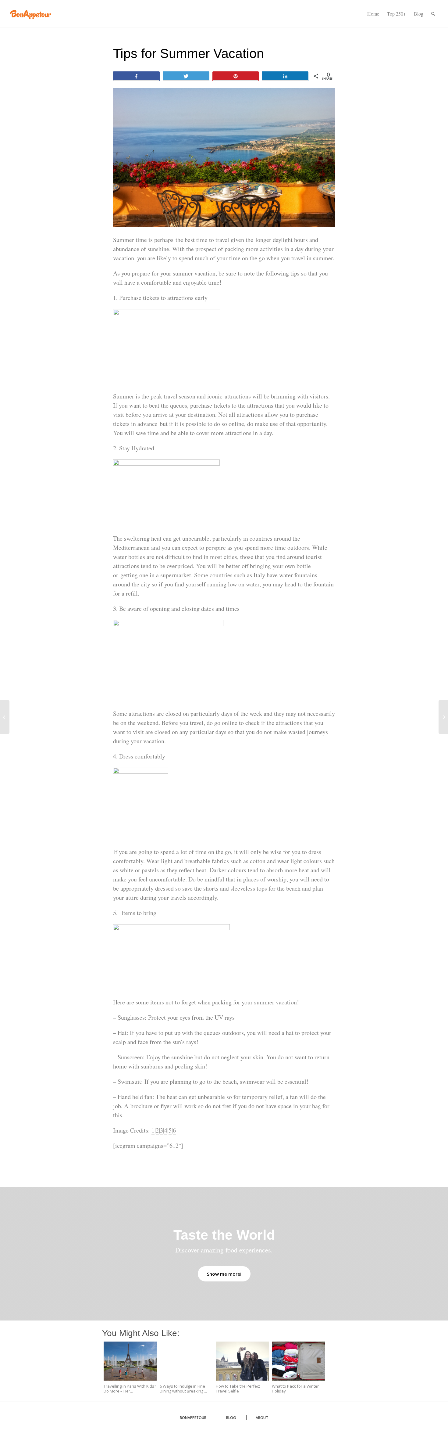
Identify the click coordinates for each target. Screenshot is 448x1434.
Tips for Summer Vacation (188, 53)
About (262, 1417)
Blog (231, 1417)
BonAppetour (193, 1417)
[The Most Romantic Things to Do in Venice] (4, 717)
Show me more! (224, 1274)
